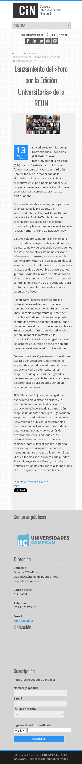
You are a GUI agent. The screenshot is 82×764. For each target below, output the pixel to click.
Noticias (29, 53)
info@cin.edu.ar (34, 35)
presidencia (33, 482)
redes (44, 482)
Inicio (15, 53)
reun (16, 486)
